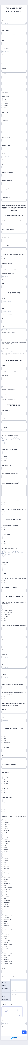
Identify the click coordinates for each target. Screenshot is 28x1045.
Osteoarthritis (7, 900)
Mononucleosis (7, 927)
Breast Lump (7, 841)
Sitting (5, 774)
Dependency (7, 854)
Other (5, 460)
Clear (20, 1015)
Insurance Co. (5, 237)
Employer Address (6, 137)
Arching (5, 569)
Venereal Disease (8, 961)
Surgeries (4, 985)
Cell (3, 327)
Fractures (6, 860)
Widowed (6, 103)
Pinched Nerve (7, 908)
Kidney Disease (7, 894)
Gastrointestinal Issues (9, 875)
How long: (4, 418)
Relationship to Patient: (8, 229)
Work (3, 308)
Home (3, 298)
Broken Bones (5, 988)
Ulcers (5, 957)
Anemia (5, 826)
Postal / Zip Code (5, 92)
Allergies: (4, 756)
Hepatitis (6, 879)
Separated (6, 105)
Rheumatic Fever (8, 934)
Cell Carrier (4, 337)
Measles (6, 921)
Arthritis (5, 832)
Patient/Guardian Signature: (9, 1005)
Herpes (5, 885)
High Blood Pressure (9, 889)
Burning (5, 458)
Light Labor (6, 779)
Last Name (16, 35)
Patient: (4, 709)
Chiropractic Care (8, 612)
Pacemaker (6, 904)
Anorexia (6, 828)
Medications (4, 982)
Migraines (6, 923)
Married (5, 101)
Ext (2, 318)
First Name (4, 35)
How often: (4, 427)
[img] (12, 1010)
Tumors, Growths (8, 953)
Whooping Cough (8, 963)
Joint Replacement (8, 892)
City (2, 79)
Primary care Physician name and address (12, 684)
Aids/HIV (6, 820)
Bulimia (5, 845)
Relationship (5, 375)
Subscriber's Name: (7, 263)
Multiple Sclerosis (8, 930)
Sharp (5, 452)
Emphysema (6, 868)
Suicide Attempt (7, 940)
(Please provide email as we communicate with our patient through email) (13, 354)
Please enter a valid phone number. (8, 304)
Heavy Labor (7, 781)
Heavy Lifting (7, 742)
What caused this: (6, 465)
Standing (6, 777)
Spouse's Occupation (7, 172)
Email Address (5, 348)
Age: (3, 40)
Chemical (6, 851)
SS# (3, 283)
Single (5, 99)
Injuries (3, 996)
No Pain (2, 440)
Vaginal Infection (7, 959)
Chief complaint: (6, 410)
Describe (22, 979)
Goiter (5, 864)
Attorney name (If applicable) (9, 587)
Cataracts (6, 849)
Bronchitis (6, 843)
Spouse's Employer (7, 180)
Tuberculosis (7, 951)
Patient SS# (5, 112)
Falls (3, 993)
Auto (5, 537)
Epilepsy (6, 870)
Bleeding (6, 837)
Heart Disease (7, 877)
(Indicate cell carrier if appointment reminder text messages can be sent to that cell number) (14, 343)
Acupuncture (7, 614)
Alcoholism (6, 822)
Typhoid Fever (7, 955)
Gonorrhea (6, 866)
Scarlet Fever (7, 936)
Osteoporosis (7, 902)
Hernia (5, 881)
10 (8, 443)
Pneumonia (6, 911)
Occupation (5, 120)
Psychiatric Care (7, 919)
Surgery (5, 608)
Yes (4, 256)
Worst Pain (8, 445)
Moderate (6, 738)
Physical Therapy (8, 610)
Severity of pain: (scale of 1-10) (10, 435)
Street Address (4, 73)
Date (2, 25)
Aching (5, 456)
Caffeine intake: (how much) (9, 764)
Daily (5, 740)
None (5, 618)
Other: (3, 968)
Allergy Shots (7, 824)
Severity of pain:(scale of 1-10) (9, 548)
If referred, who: (6, 197)
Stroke (5, 938)
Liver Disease (7, 896)
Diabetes (6, 858)
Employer (4, 129)
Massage (6, 616)
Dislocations (4, 991)
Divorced (6, 107)
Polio (5, 913)
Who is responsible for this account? (11, 221)
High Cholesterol (8, 887)
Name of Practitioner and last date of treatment (14, 625)
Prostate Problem (8, 915)
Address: (4, 68)
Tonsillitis (6, 949)
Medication (6, 606)
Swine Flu (6, 942)
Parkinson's (6, 906)
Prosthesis (6, 917)
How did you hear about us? (9, 189)
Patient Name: (5, 30)
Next (24, 1032)
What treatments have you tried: (10, 473)
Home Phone (5, 384)
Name (3, 365)
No (4, 258)
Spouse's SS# (5, 164)
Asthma (5, 835)
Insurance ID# (5, 246)
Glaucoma (6, 862)
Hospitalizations (5, 999)
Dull (4, 454)
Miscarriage (6, 925)
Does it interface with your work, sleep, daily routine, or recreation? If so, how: (13, 482)
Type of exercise (6, 747)
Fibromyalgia (7, 873)
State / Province (5, 86)
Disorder (6, 839)
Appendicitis (7, 830)
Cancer (5, 847)
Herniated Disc (7, 883)
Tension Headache (8, 944)
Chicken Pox (7, 856)
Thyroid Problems (8, 946)
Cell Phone (4, 394)
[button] (25, 23)
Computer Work (7, 783)
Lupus (5, 898)
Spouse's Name (6, 145)
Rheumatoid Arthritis (9, 932)
